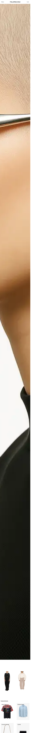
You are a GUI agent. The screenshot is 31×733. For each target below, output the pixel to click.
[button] (3, 2)
